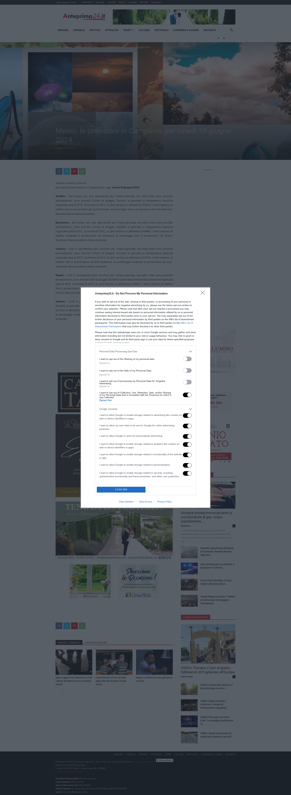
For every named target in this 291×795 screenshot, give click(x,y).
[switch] (187, 359)
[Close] (204, 294)
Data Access (145, 501)
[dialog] (145, 397)
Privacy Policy (164, 501)
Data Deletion (126, 501)
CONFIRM (121, 489)
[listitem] (145, 351)
